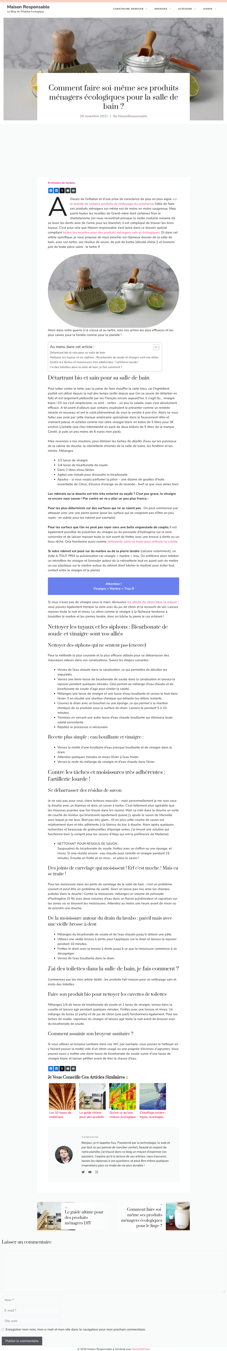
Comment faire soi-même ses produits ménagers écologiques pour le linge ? (141, 1218)
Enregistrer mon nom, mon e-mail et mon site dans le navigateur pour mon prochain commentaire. (76, 1329)
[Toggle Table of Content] (154, 347)
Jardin (207, 8)
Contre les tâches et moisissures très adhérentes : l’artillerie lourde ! (94, 362)
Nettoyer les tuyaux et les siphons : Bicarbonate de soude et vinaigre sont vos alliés (104, 357)
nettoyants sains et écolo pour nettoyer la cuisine (142, 541)
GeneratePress (141, 1349)
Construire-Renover (128, 8)
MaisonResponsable (132, 116)
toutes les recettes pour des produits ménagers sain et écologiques (111, 232)
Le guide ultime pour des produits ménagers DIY (84, 1218)
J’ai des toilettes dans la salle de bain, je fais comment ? (86, 367)
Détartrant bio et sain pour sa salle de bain (77, 353)
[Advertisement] (113, 150)
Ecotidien (185, 8)
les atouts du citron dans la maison (152, 602)
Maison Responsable (28, 7)
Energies (161, 8)
